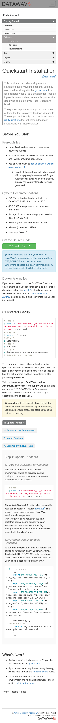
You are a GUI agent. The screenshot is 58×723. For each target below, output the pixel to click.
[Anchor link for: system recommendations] (39, 192)
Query (7, 61)
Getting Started (11, 21)
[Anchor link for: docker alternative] (28, 278)
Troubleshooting (15, 48)
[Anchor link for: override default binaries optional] (18, 542)
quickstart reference (26, 683)
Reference (13, 44)
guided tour (41, 90)
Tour (6, 52)
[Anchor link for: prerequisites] (21, 142)
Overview (8, 25)
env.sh (38, 508)
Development (9, 33)
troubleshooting (40, 671)
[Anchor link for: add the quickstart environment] (50, 464)
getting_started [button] (19, 691)
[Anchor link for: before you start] (31, 134)
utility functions (12, 120)
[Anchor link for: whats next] (26, 655)
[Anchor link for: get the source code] (32, 239)
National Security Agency (24, 712)
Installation (13, 41)
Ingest (7, 57)
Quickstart (8, 37)
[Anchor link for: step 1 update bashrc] (39, 456)
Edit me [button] (49, 76)
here (26, 289)
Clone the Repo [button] (19, 246)
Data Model (9, 29)
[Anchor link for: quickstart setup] (32, 312)
